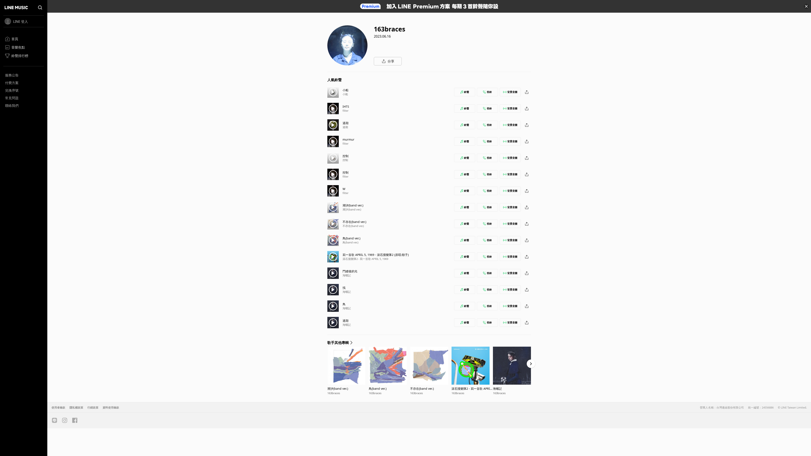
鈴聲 (466, 92)
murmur (348, 139)
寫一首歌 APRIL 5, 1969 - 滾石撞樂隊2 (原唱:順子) (376, 255)
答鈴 (489, 92)
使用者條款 (58, 407)
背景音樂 (512, 92)
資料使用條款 (111, 407)
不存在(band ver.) (354, 222)
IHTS (346, 106)
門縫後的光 (350, 271)
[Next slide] (531, 364)
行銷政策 (92, 407)
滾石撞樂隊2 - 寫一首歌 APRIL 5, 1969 (365, 259)
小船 (345, 90)
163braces (333, 393)
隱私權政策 (76, 407)
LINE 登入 (20, 21)
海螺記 (347, 275)
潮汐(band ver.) (353, 205)
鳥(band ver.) (351, 238)
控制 (345, 156)
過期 (345, 123)
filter (345, 111)
